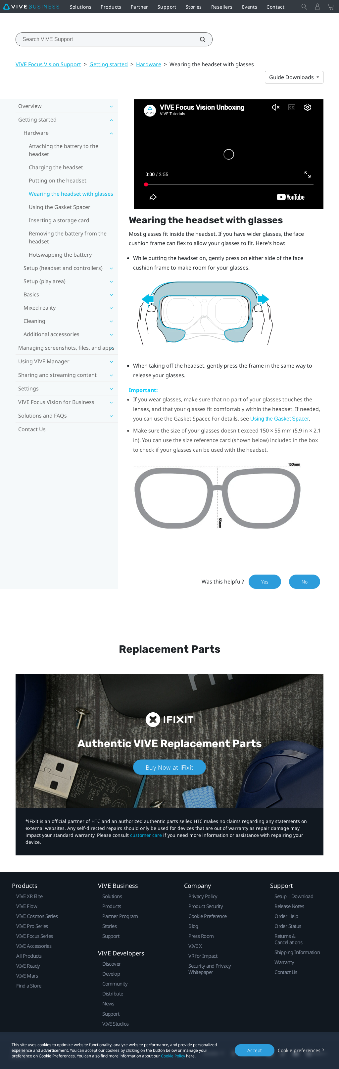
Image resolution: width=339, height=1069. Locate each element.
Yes (264, 582)
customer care (146, 835)
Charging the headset (56, 167)
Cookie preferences (299, 1050)
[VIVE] (31, 6)
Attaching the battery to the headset (63, 150)
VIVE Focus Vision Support (48, 64)
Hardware (148, 64)
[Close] (304, 6)
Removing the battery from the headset (68, 237)
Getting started (108, 64)
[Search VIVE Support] (199, 39)
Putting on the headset (57, 180)
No (305, 582)
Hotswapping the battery (60, 254)
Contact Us (32, 429)
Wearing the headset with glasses (71, 193)
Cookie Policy (173, 1056)
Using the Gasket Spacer (59, 207)
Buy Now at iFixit (170, 767)
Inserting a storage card (59, 220)
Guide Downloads (292, 77)
